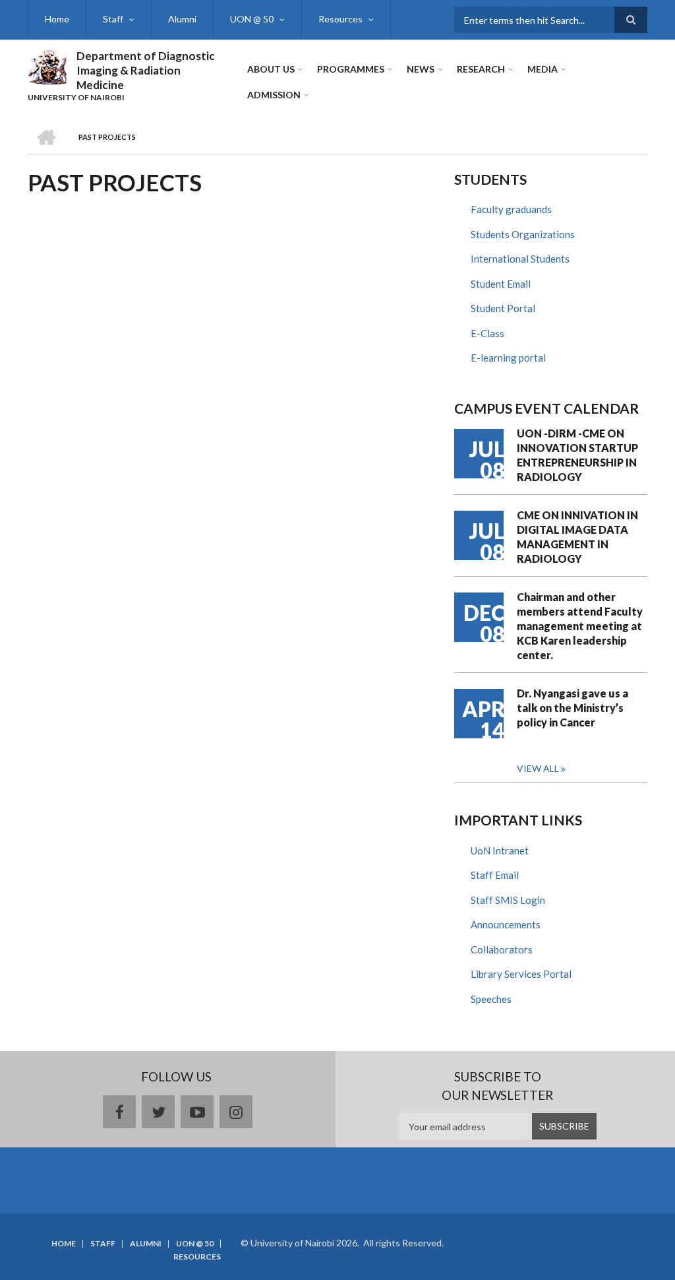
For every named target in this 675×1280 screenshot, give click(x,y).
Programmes (350, 69)
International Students (520, 259)
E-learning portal (508, 358)
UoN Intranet (500, 850)
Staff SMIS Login (508, 900)
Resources (340, 18)
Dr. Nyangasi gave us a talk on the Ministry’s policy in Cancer (572, 707)
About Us (271, 69)
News (420, 69)
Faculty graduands (511, 209)
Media (542, 69)
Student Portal (503, 308)
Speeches (491, 999)
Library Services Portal (521, 974)
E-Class (487, 333)
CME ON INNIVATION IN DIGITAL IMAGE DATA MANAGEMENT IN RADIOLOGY (577, 537)
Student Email (501, 284)
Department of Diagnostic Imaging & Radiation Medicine (145, 70)
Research (481, 69)
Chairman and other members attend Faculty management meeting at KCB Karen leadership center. (580, 626)
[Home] (47, 65)
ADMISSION (274, 94)
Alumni (182, 18)
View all (538, 768)
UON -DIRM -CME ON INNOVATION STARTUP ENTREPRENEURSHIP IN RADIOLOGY (577, 455)
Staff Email (495, 875)
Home (57, 18)
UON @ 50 (252, 18)
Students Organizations (523, 234)
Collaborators (502, 949)
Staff (113, 18)
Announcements (506, 924)
